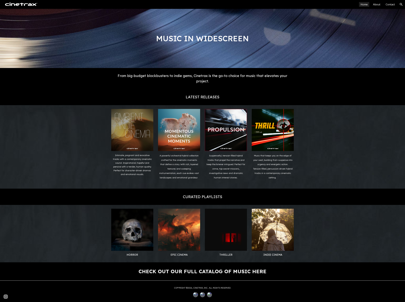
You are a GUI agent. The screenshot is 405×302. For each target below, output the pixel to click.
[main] (202, 38)
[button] (401, 4)
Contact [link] (390, 4)
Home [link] (364, 4)
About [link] (376, 4)
